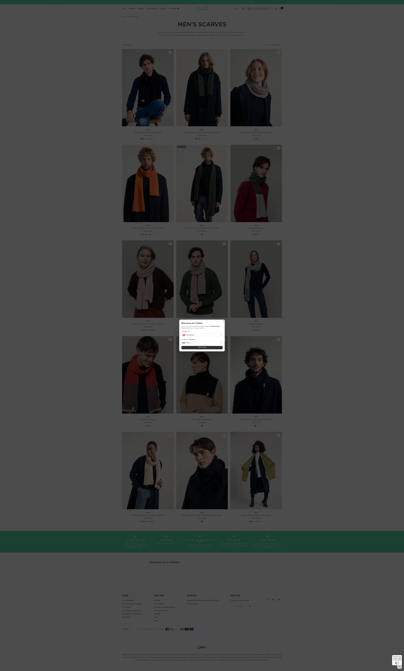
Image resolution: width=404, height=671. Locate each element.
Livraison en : (185, 331)
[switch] (397, 663)
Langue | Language (188, 339)
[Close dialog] (223, 321)
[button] (202, 335)
